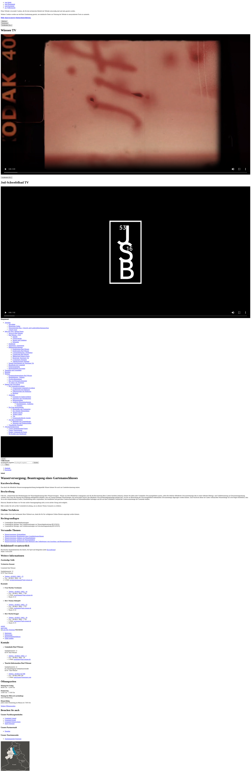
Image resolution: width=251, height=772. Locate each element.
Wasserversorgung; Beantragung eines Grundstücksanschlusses (24, 536)
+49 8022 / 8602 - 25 (14, 576)
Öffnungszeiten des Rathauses (22, 391)
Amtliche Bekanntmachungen (22, 402)
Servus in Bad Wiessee (16, 333)
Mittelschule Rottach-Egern (21, 356)
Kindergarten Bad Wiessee (21, 351)
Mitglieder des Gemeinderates (22, 421)
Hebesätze (16, 342)
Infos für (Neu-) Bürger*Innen (14, 331)
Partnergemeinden (14, 367)
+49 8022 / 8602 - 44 (18, 591)
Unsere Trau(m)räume (15, 430)
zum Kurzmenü (9, 6)
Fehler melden (9, 638)
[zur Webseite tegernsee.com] (8, 630)
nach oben (4, 628)
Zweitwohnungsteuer (15, 379)
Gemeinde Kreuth (10, 720)
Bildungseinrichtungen (16, 347)
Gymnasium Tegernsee (20, 360)
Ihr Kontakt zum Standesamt (17, 434)
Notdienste (12, 344)
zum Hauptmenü (10, 4)
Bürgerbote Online (14, 326)
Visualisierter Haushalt (16, 425)
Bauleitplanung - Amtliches (24, 404)
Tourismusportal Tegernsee (13, 739)
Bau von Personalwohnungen (18, 381)
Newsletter (12, 324)
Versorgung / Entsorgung (16, 345)
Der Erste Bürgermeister (16, 407)
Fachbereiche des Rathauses (21, 390)
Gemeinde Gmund (10, 718)
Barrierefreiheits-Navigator (17, 368)
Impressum (8, 633)
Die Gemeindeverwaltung (17, 386)
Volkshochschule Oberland (21, 361)
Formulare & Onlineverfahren (22, 397)
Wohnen (7, 374)
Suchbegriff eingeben (7, 462)
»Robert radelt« (17, 414)
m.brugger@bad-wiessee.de (22, 621)
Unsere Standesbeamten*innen (18, 428)
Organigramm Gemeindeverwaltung (24, 388)
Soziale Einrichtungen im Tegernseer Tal (21, 363)
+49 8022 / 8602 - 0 (17, 656)
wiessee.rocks (13, 329)
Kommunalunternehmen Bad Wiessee (20, 375)
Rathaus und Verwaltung (12, 384)
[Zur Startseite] (27, 457)
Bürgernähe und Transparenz (21, 409)
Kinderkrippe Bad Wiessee (21, 349)
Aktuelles (8, 322)
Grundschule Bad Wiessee (21, 354)
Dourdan (7, 731)
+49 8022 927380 (17, 674)
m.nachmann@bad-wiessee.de (23, 595)
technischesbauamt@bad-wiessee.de (21, 580)
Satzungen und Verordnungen (22, 398)
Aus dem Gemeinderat (16, 420)
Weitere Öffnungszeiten (8, 706)
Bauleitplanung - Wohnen (17, 377)
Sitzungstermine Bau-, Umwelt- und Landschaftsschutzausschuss (29, 328)
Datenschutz (8, 635)
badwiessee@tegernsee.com (22, 677)
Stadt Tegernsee (10, 723)
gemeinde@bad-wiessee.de (22, 659)
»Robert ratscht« (18, 412)
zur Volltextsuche (10, 8)
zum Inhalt (8, 2)
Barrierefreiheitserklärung (12, 636)
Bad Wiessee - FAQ (15, 335)
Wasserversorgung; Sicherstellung (15, 534)
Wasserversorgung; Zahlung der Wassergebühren (20, 540)
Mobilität (7, 372)
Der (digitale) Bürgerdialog (21, 411)
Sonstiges (19, 405)
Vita (14, 416)
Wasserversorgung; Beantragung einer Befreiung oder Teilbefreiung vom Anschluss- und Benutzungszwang (38, 541)
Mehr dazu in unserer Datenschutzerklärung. (16, 18)
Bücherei (15, 393)
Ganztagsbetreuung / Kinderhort (22, 352)
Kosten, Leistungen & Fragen (18, 432)
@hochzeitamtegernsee (12, 427)
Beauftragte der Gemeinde (17, 365)
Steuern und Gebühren (20, 340)
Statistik (15, 337)
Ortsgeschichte (17, 338)
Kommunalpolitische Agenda (22, 418)
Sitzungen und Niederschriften (22, 423)
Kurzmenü (8, 470)
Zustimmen (5, 23)
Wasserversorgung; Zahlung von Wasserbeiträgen (20, 538)
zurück (3, 626)
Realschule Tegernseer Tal (21, 358)
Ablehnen (4, 21)
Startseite (7, 468)
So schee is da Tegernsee (16, 382)
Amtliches (12, 395)
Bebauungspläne (18, 400)
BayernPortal (51, 550)
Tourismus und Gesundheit (13, 370)
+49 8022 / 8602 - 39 (18, 617)
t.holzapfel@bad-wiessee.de (22, 608)
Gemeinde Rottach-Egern (12, 722)
